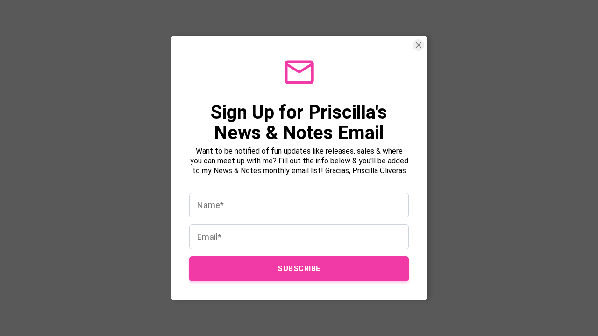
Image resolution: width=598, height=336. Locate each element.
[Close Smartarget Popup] (418, 45)
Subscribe (299, 268)
